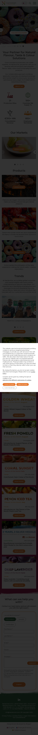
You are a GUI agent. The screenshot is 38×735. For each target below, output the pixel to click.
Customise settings (10, 387)
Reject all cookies (22, 384)
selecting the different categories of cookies (17, 380)
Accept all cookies (9, 384)
